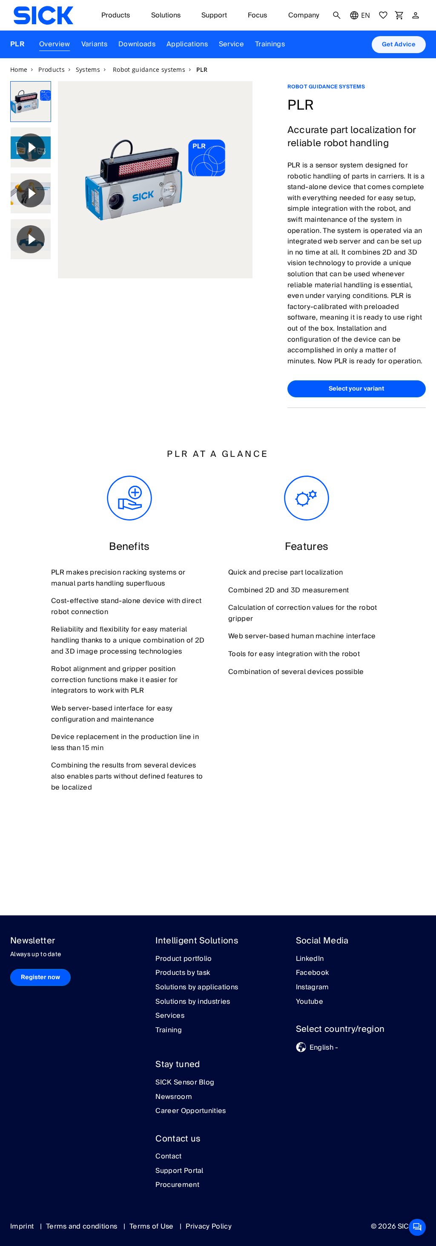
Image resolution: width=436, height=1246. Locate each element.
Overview (54, 44)
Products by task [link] (182, 973)
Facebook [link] (312, 973)
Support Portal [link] (179, 1171)
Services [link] (169, 1016)
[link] (43, 15)
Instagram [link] (312, 987)
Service (231, 44)
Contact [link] (168, 1156)
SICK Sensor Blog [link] (184, 1082)
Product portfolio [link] (183, 959)
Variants (94, 44)
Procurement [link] (177, 1185)
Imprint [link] (23, 1226)
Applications (187, 44)
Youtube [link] (309, 1002)
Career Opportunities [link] (190, 1111)
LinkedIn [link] (310, 959)
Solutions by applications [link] (196, 987)
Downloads (136, 44)
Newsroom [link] (173, 1097)
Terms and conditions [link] (82, 1226)
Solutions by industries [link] (192, 1002)
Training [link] (168, 1030)
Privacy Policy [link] (208, 1226)
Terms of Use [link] (152, 1226)
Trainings (270, 44)
